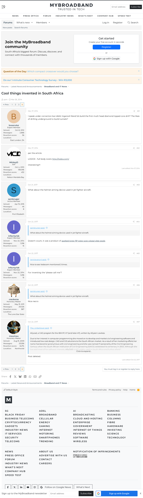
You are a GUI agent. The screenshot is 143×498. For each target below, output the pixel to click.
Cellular (46, 418)
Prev (7, 104)
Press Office (31, 16)
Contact (45, 459)
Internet (46, 430)
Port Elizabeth (18, 214)
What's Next (85, 16)
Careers (45, 463)
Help (125, 390)
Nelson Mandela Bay (15, 177)
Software (80, 437)
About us (46, 451)
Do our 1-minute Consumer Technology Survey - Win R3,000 (37, 80)
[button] (32, 22)
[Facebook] (8, 487)
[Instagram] (34, 487)
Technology (116, 437)
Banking (113, 411)
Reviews (79, 433)
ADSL (42, 411)
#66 (138, 285)
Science (113, 433)
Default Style (11, 390)
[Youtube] (28, 487)
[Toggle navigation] (3, 6)
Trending (46, 441)
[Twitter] (14, 487)
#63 (138, 185)
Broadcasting (84, 414)
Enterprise (81, 422)
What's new (23, 22)
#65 (138, 253)
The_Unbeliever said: (39, 328)
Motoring (46, 433)
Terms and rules (99, 390)
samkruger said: (37, 228)
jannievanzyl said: (38, 259)
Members (41, 22)
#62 (138, 148)
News (15, 16)
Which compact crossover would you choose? (52, 71)
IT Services (13, 433)
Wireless (80, 441)
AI (74, 411)
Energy (44, 422)
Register (106, 47)
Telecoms (12, 441)
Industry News (65, 16)
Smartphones (49, 437)
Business (114, 414)
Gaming (44, 426)
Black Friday (15, 414)
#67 (138, 322)
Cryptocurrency (18, 422)
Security (12, 437)
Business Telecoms (19, 418)
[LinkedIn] (21, 487)
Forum (47, 16)
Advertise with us (53, 455)
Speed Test (124, 16)
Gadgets (11, 426)
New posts (7, 27)
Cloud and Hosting (88, 418)
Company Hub (105, 16)
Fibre (111, 422)
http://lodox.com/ (60, 159)
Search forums (21, 27)
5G (6, 411)
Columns (114, 418)
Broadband (48, 414)
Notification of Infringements (96, 451)
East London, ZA (17, 140)
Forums (7, 22)
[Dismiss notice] (138, 71)
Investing (114, 430)
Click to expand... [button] (84, 351)
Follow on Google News (58, 487)
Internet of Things (87, 430)
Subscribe (136, 7)
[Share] (134, 111)
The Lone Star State (16, 314)
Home (132, 390)
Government (82, 426)
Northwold (19, 348)
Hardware (115, 426)
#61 (138, 111)
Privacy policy (115, 390)
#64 (138, 222)
